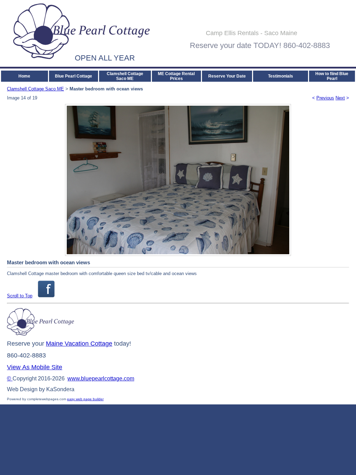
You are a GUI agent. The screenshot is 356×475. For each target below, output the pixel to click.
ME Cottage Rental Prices (176, 76)
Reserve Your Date (227, 76)
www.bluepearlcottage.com (100, 378)
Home (24, 76)
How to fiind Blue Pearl (331, 76)
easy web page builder (85, 399)
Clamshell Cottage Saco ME (125, 76)
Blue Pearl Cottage (73, 76)
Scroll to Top (19, 295)
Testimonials (280, 76)
